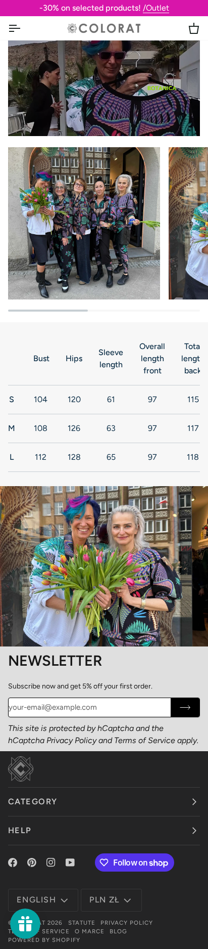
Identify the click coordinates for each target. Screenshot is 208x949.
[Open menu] (23, 28)
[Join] (185, 707)
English (36, 899)
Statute (81, 922)
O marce (90, 931)
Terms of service (39, 931)
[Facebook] (12, 862)
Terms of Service (144, 740)
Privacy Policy (71, 740)
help (20, 830)
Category (33, 801)
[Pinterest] (31, 862)
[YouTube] (70, 862)
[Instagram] (51, 862)
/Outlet (156, 8)
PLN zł (104, 899)
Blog (118, 931)
